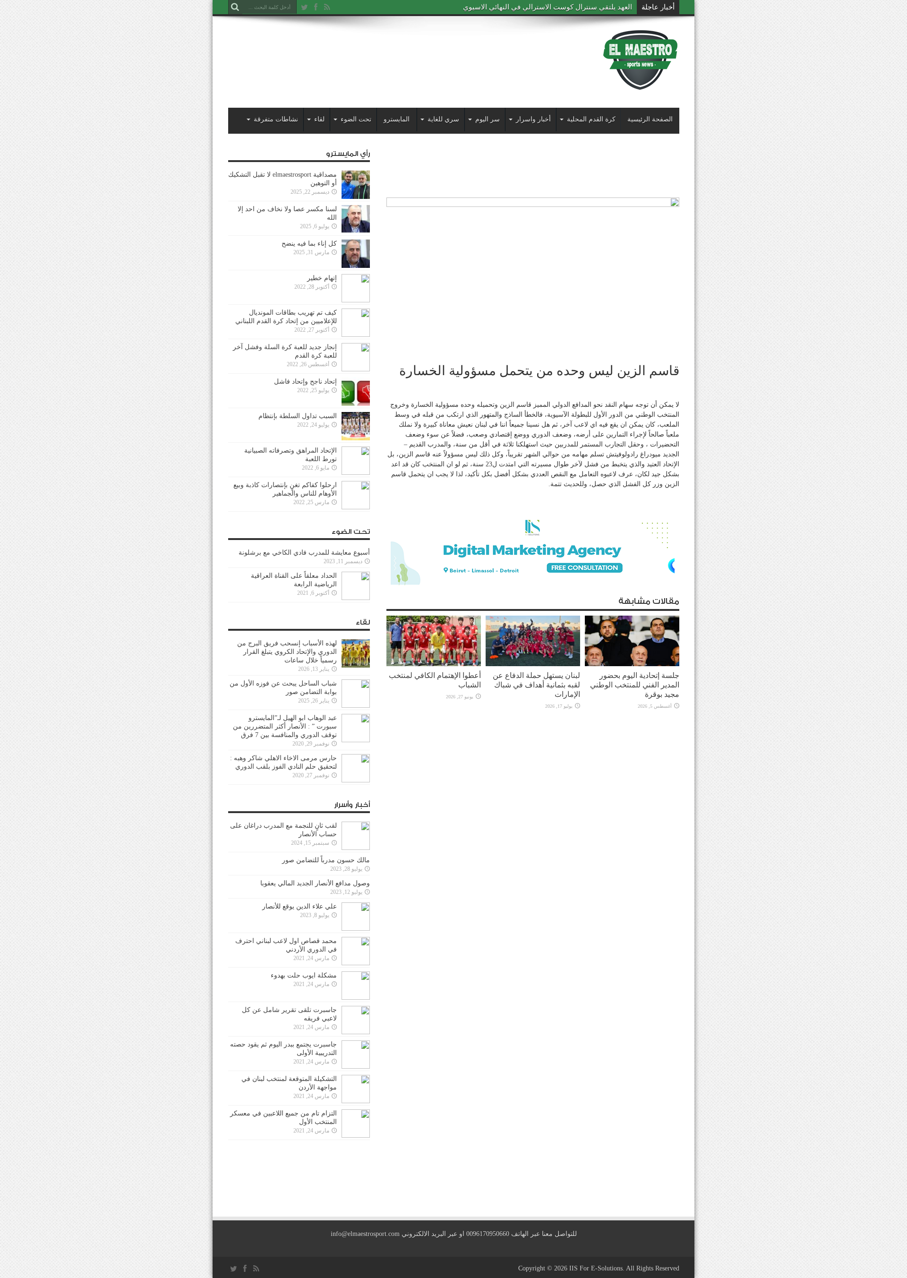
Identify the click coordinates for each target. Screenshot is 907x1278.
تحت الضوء (356, 119)
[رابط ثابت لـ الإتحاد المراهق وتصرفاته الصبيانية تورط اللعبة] (356, 472)
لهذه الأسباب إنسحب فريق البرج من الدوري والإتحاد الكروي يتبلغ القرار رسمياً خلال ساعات (287, 652)
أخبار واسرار (533, 119)
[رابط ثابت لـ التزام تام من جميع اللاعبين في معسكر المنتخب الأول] (356, 1135)
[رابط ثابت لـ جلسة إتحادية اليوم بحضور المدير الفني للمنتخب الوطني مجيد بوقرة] (632, 664)
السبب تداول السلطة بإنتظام (297, 416)
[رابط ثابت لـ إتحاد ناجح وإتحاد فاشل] (356, 403)
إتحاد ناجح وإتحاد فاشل (305, 381)
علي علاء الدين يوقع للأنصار (299, 906)
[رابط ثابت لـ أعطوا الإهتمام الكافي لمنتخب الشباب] (433, 664)
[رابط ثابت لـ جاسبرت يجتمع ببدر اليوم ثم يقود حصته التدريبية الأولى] (356, 1066)
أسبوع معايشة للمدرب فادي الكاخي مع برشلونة (301, 552)
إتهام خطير (322, 278)
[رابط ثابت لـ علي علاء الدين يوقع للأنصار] (356, 928)
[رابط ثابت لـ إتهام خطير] (356, 300)
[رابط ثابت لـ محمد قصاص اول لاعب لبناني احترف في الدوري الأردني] (356, 963)
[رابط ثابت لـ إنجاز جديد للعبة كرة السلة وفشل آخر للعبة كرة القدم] (356, 369)
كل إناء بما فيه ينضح (309, 243)
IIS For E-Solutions (596, 1268)
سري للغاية (443, 119)
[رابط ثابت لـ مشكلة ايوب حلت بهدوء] (356, 997)
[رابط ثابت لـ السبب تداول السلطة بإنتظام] (356, 438)
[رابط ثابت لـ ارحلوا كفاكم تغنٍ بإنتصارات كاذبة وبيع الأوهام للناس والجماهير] (356, 507)
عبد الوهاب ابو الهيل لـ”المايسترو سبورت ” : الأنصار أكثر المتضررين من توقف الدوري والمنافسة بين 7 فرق (285, 726)
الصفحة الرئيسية (650, 119)
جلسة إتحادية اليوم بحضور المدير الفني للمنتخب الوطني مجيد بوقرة (634, 685)
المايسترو (397, 119)
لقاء (319, 119)
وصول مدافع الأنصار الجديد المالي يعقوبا (315, 883)
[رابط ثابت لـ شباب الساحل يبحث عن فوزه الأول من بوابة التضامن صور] (356, 705)
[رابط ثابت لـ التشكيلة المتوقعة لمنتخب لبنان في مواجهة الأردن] (356, 1101)
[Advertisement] (400, 53)
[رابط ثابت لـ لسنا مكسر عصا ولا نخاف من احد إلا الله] (356, 231)
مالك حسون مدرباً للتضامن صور (326, 860)
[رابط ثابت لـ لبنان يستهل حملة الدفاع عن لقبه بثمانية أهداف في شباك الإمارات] (533, 664)
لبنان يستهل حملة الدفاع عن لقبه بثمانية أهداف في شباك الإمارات (536, 685)
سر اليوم (487, 119)
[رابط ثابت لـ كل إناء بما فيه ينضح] (356, 265)
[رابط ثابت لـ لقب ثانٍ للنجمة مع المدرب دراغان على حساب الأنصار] (356, 847)
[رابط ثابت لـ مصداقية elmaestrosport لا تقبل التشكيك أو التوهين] (356, 196)
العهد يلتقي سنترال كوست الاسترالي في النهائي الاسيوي (547, 7)
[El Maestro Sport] (640, 84)
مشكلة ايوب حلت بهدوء (304, 975)
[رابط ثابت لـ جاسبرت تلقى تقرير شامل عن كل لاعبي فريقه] (356, 1032)
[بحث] (235, 7)
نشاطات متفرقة (276, 119)
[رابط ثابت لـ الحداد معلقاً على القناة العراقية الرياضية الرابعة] (356, 597)
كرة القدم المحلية (591, 119)
